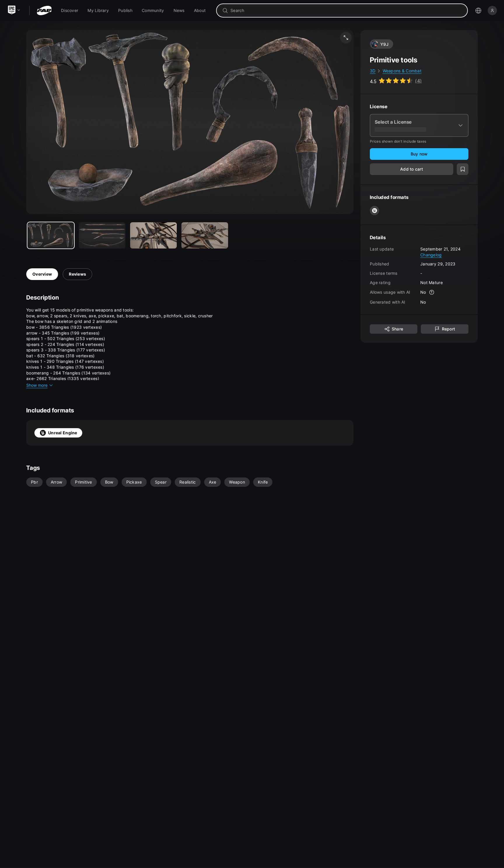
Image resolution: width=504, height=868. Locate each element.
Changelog (431, 254)
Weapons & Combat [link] (402, 70)
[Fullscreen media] (346, 37)
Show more (37, 385)
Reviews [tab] (77, 274)
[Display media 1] (102, 235)
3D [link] (373, 70)
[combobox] (346, 10)
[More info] (431, 292)
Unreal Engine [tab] (62, 432)
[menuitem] (69, 10)
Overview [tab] (42, 274)
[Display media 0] (50, 235)
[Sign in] (492, 10)
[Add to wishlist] (462, 169)
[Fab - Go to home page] (44, 10)
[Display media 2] (153, 235)
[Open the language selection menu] (478, 10)
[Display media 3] (204, 235)
